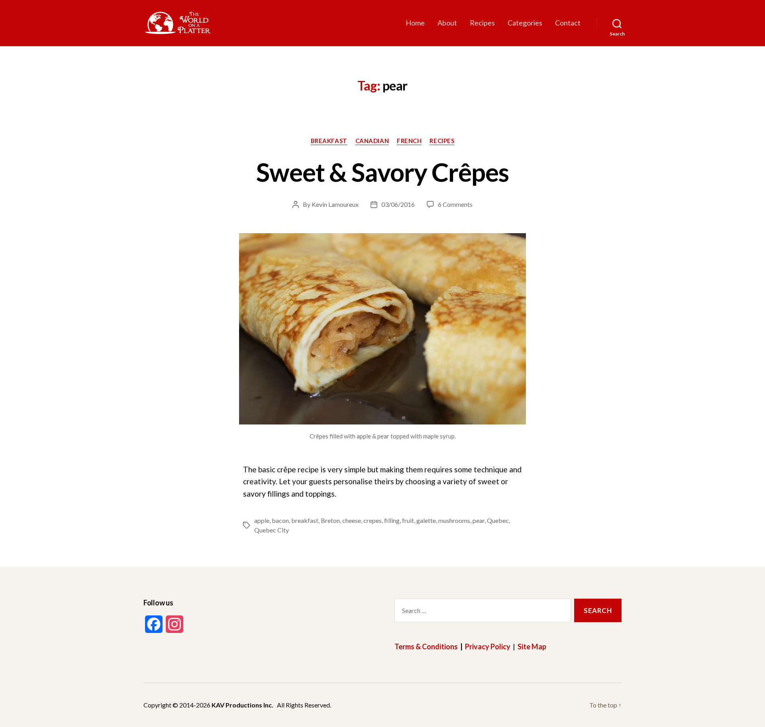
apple (261, 520)
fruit (408, 520)
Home (415, 23)
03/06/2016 (398, 204)
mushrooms (454, 520)
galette (426, 520)
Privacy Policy (487, 646)
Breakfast (329, 140)
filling (392, 520)
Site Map (532, 646)
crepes (372, 520)
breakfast (304, 520)
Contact (568, 23)
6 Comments (455, 204)
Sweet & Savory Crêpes (382, 172)
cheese (351, 520)
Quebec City (271, 530)
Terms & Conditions (426, 646)
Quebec (498, 520)
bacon (280, 520)
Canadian (372, 140)
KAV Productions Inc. (242, 705)
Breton (330, 520)
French (409, 140)
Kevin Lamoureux (335, 204)
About (447, 23)
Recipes (482, 23)
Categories (525, 23)
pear (478, 520)
